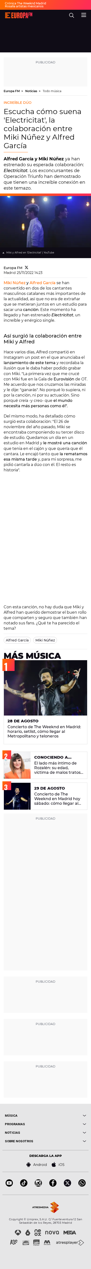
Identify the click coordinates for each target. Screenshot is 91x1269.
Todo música (52, 91)
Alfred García (43, 283)
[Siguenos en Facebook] (53, 1185)
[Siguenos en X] (67, 1185)
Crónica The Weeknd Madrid (25, 3)
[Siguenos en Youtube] (9, 1185)
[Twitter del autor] (26, 268)
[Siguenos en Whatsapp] (82, 1185)
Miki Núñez (14, 283)
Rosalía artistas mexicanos (24, 6)
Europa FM (12, 91)
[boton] (66, 1116)
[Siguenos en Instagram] (38, 1185)
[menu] (83, 14)
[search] (71, 15)
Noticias (31, 91)
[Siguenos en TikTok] (23, 1185)
